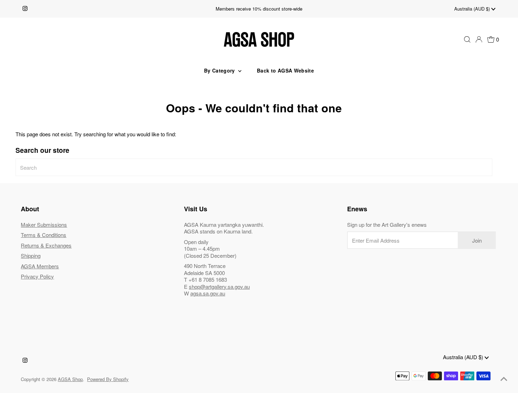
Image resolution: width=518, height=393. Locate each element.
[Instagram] (25, 8)
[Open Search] (467, 39)
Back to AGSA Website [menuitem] (285, 70)
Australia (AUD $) (472, 8)
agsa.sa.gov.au (207, 293)
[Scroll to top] (504, 379)
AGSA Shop (70, 379)
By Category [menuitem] (220, 70)
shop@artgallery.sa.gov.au (219, 286)
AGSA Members (40, 266)
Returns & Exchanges (46, 245)
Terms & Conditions (43, 234)
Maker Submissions (44, 224)
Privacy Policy (37, 276)
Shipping (31, 255)
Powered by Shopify (108, 379)
